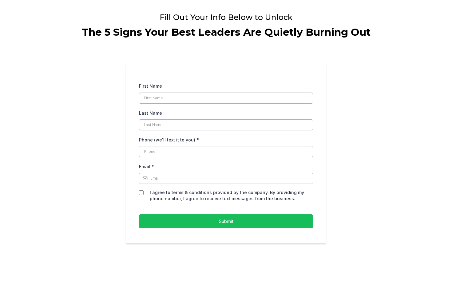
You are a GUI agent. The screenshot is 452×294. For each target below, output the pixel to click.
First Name (150, 86)
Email (146, 166)
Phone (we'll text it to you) (169, 139)
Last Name (150, 113)
